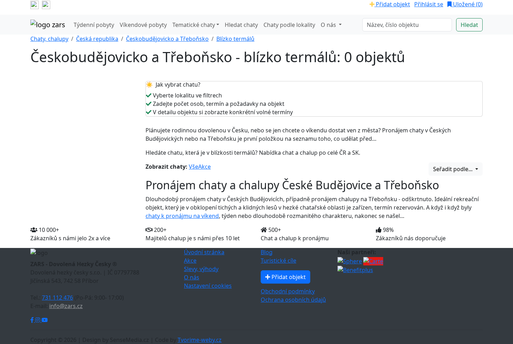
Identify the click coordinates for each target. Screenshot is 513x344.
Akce (204, 166)
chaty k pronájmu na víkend (182, 216)
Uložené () (467, 4)
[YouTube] (45, 320)
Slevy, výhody (201, 269)
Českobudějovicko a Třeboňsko (167, 39)
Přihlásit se (428, 4)
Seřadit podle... (453, 169)
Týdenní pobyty (94, 25)
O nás (191, 277)
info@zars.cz (66, 306)
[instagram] (46, 4)
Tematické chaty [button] (193, 25)
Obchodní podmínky (288, 291)
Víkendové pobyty (143, 25)
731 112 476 (57, 297)
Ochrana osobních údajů (293, 299)
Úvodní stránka (204, 252)
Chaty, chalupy (49, 39)
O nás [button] (329, 25)
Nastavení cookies (208, 286)
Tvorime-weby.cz (200, 340)
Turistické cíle (278, 260)
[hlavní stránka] (47, 24)
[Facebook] (32, 320)
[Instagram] (38, 320)
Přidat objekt (392, 4)
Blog (267, 252)
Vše (193, 166)
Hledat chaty (241, 25)
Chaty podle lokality (289, 25)
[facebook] (34, 4)
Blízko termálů (235, 39)
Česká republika (97, 39)
